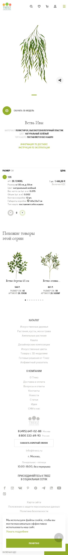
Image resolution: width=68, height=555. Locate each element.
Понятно (34, 543)
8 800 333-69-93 (30, 435)
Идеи (34, 404)
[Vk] (20, 488)
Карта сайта (34, 502)
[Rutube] (51, 488)
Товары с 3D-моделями (34, 353)
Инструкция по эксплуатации (34, 147)
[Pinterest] (28, 488)
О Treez (34, 377)
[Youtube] (59, 488)
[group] (34, 56)
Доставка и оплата (34, 381)
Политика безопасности (34, 511)
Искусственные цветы (34, 349)
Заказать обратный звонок (34, 443)
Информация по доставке (34, 144)
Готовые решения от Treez (34, 358)
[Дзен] (36, 488)
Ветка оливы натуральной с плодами (50, 281)
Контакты (34, 390)
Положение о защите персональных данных (34, 506)
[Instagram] (12, 488)
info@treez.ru (34, 450)
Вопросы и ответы (34, 386)
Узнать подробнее (17, 531)
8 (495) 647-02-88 (29, 431)
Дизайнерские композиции (34, 344)
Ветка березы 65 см (17, 281)
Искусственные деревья (34, 326)
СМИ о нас (34, 408)
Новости (34, 395)
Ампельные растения (34, 335)
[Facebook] (4, 488)
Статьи (34, 399)
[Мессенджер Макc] (4, 493)
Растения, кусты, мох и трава (34, 331)
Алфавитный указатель (34, 362)
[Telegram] (43, 488)
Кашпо (34, 340)
